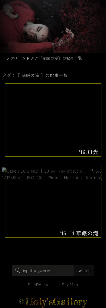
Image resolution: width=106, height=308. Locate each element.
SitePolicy (38, 284)
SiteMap (70, 284)
